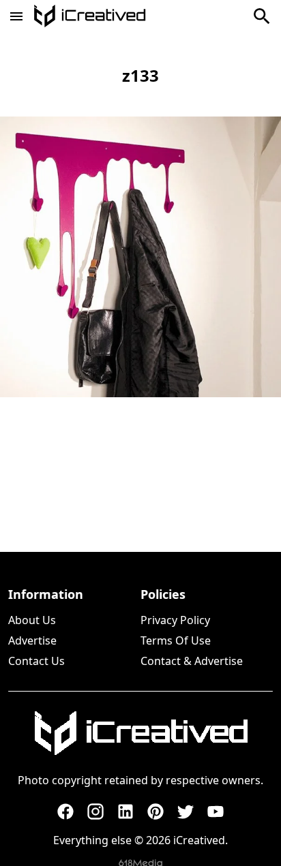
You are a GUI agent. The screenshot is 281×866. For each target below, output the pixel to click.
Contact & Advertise (191, 660)
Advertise (32, 640)
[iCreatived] (140, 733)
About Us (32, 620)
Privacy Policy (175, 620)
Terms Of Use (175, 640)
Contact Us (36, 660)
